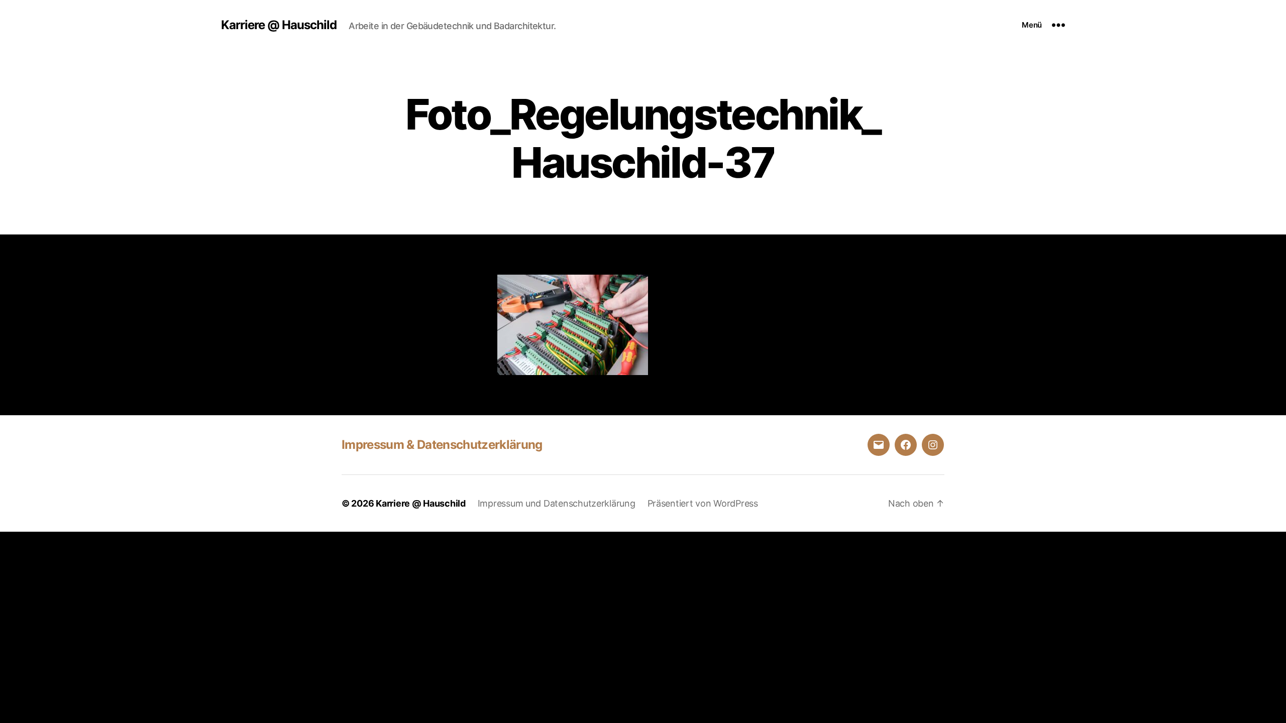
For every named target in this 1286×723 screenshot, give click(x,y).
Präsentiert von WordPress (703, 503)
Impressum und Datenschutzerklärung (556, 503)
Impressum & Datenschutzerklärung (442, 444)
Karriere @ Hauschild (279, 25)
